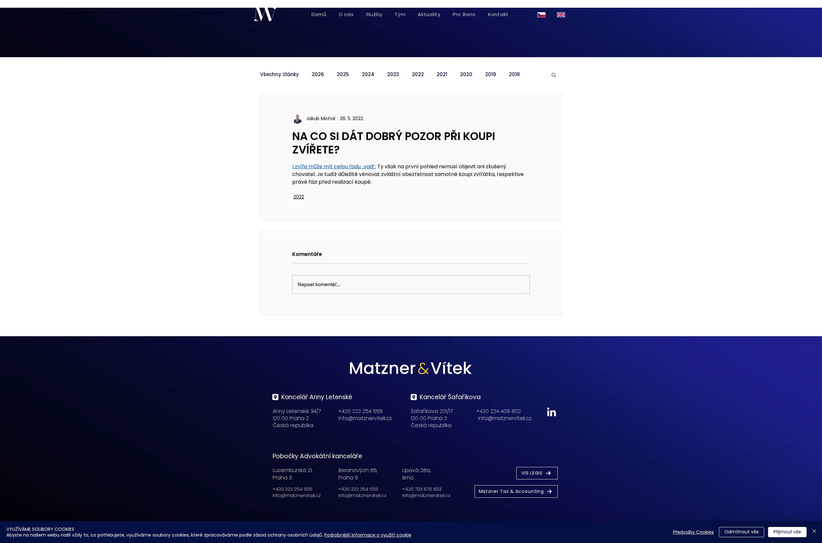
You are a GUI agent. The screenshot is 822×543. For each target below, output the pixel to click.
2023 (393, 74)
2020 (466, 74)
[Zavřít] (814, 532)
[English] (562, 14)
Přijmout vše (787, 532)
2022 (418, 74)
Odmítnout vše (741, 532)
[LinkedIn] (551, 412)
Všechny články (279, 74)
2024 (368, 74)
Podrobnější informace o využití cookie (367, 535)
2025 (343, 74)
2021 (442, 74)
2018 (514, 74)
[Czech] (542, 14)
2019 (490, 74)
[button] (554, 74)
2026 (318, 74)
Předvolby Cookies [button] (693, 532)
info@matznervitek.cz (365, 418)
